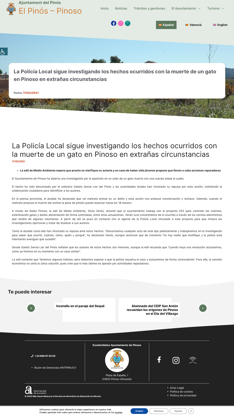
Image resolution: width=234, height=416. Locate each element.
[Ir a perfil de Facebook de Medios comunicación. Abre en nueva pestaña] (113, 23)
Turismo (213, 8)
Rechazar (159, 411)
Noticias (121, 8)
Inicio (105, 8)
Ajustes (178, 411)
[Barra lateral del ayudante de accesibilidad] (4, 51)
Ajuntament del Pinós (40, 2)
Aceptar (139, 411)
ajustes (118, 412)
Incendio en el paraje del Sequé (80, 306)
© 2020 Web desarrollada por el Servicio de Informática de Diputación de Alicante (63, 396)
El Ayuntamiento (184, 8)
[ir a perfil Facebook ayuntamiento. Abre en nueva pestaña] (159, 359)
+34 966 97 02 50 (45, 355)
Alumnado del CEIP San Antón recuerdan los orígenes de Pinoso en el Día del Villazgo (152, 310)
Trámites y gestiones (149, 8)
